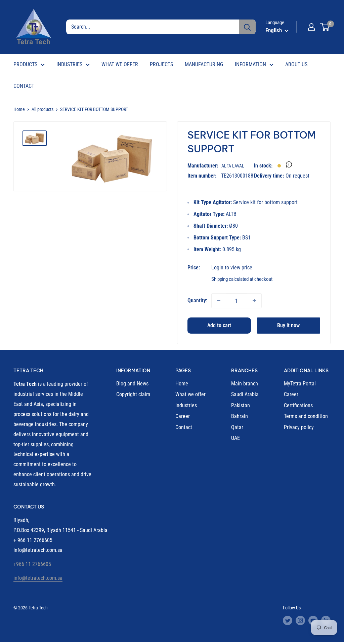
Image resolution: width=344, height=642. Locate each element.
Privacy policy (299, 427)
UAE (235, 438)
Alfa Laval (232, 165)
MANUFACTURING (204, 64)
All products (42, 109)
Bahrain (239, 416)
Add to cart (219, 325)
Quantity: (197, 300)
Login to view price (231, 267)
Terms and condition (306, 416)
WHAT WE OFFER (119, 64)
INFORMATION (250, 64)
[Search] (247, 27)
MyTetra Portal (300, 383)
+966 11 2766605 (32, 564)
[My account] (311, 27)
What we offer (190, 394)
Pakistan (240, 405)
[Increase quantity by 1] (254, 301)
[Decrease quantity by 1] (219, 301)
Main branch (244, 383)
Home (19, 109)
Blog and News (132, 383)
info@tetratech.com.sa (37, 578)
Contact (183, 427)
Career (182, 416)
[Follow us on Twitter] (287, 620)
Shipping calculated (230, 279)
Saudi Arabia (245, 394)
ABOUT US (296, 64)
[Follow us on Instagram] (300, 620)
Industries (186, 405)
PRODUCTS (25, 64)
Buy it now (288, 325)
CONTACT (23, 86)
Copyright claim (133, 394)
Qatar (237, 427)
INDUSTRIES (69, 64)
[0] (325, 27)
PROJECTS (161, 64)
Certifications (298, 405)
